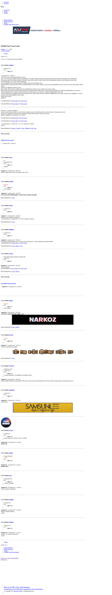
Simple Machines (25, 587)
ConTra (11, 253)
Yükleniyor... (4, 559)
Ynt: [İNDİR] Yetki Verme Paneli (8, 283)
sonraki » (8, 50)
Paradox (13, 128)
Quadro (18, 128)
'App (21, 246)
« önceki (3, 50)
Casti (31, 128)
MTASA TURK (18, 591)
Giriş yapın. (24, 101)
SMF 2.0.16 (7, 587)
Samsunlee (12, 390)
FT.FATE (11, 366)
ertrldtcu (3, 49)
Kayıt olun (15, 101)
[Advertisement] (43, 38)
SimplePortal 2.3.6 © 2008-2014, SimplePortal (17, 589)
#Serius (11, 205)
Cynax (22, 128)
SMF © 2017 (15, 587)
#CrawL (11, 430)
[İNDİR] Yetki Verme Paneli (7, 140)
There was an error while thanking (9, 558)
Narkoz (11, 300)
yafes (35, 128)
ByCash (11, 335)
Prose (10, 475)
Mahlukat (27, 128)
